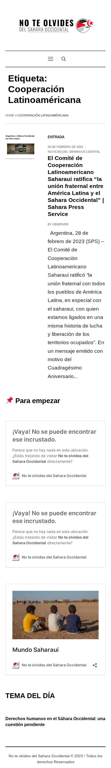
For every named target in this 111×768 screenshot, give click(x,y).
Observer (60, 224)
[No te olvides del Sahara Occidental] (55, 26)
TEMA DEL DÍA (30, 696)
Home (9, 115)
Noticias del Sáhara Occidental (74, 151)
